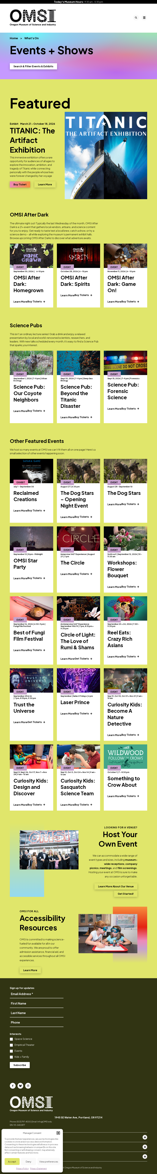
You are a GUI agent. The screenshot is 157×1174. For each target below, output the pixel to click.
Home (14, 38)
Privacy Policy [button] (22, 1168)
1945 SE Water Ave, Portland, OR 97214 (78, 1117)
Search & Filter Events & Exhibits (33, 66)
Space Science (23, 1038)
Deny (28, 1161)
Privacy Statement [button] (38, 1168)
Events (18, 1050)
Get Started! (126, 894)
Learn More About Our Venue (116, 887)
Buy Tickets (37, 301)
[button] (58, 1132)
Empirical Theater (24, 1044)
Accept (12, 1161)
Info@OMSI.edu (44, 1122)
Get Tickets (82, 658)
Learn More (47, 184)
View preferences (48, 1161)
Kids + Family (21, 1056)
